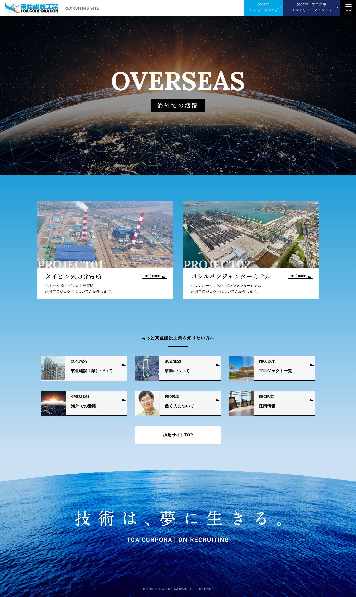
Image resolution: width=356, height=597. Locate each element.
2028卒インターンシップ (263, 7)
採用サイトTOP (178, 435)
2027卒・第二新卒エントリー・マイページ (312, 7)
